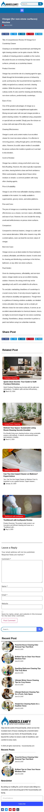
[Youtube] (10, 809)
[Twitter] (6, 809)
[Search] (40, 3)
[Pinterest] (14, 809)
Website (5, 603)
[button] (22, 10)
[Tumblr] (17, 809)
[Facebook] (2, 809)
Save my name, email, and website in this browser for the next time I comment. (22, 615)
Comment (6, 559)
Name (5, 586)
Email (4, 595)
